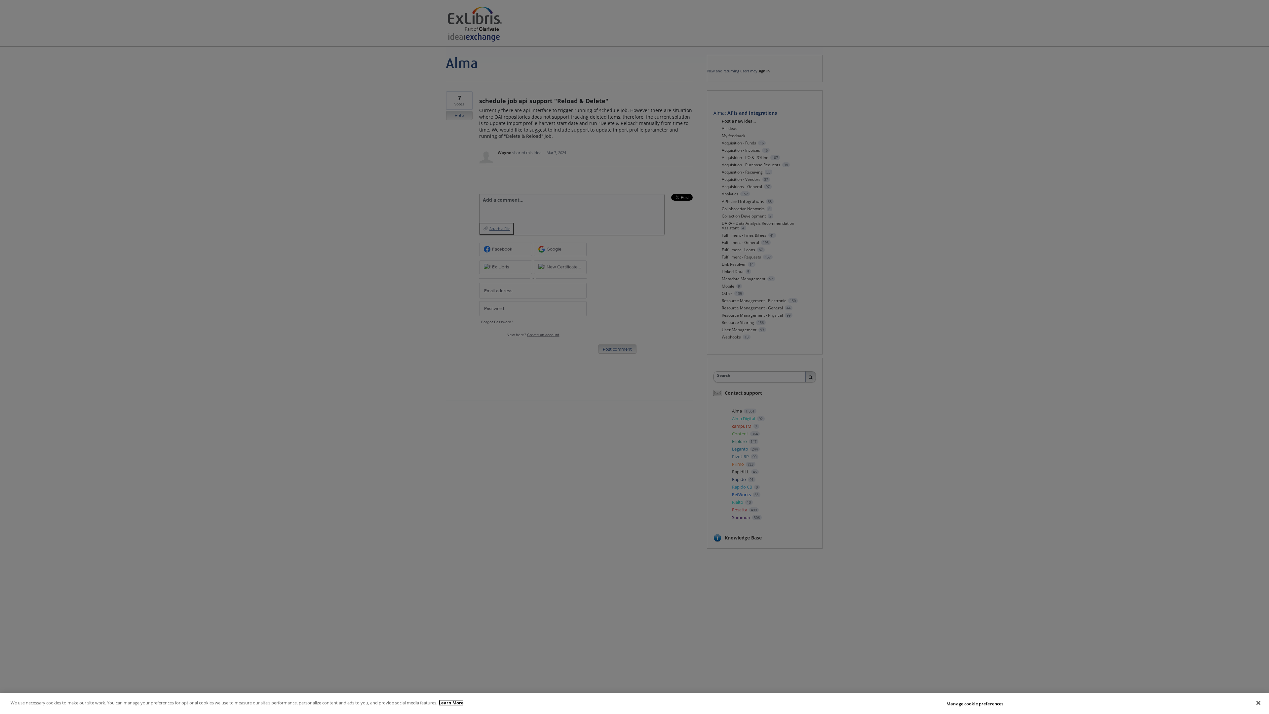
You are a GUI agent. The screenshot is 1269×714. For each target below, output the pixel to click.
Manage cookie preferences (974, 704)
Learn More (451, 703)
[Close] (1258, 702)
